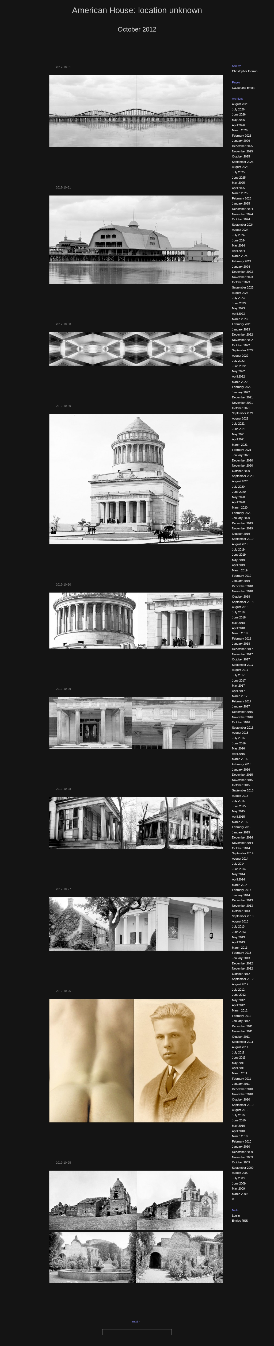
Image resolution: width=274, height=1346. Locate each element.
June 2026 (239, 114)
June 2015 (239, 806)
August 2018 (240, 607)
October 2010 (241, 1099)
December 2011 (242, 1026)
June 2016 (239, 743)
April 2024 (238, 250)
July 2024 (238, 235)
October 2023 (241, 282)
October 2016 (241, 722)
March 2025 (240, 193)
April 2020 (238, 502)
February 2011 (241, 1078)
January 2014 (241, 895)
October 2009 (241, 1162)
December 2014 (242, 837)
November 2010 (242, 1094)
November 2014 (242, 842)
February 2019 (241, 575)
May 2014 (238, 874)
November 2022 (242, 339)
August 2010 (240, 1110)
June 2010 (239, 1120)
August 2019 (240, 544)
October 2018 (241, 596)
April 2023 (238, 313)
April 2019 (238, 565)
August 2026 (240, 104)
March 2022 (240, 381)
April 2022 (238, 376)
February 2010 (241, 1141)
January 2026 (241, 140)
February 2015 (241, 827)
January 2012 (241, 1020)
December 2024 (242, 208)
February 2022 (241, 387)
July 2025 (238, 172)
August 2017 (240, 669)
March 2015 (240, 822)
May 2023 (238, 308)
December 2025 (242, 146)
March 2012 (240, 1010)
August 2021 (240, 418)
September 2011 (242, 1041)
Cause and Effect (243, 87)
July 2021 (238, 423)
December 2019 (242, 523)
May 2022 (238, 371)
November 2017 (242, 654)
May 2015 (238, 811)
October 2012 (241, 973)
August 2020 (240, 481)
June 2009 (239, 1183)
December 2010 (242, 1089)
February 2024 (241, 261)
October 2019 (241, 533)
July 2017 (238, 675)
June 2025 (239, 177)
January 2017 (241, 706)
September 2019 (242, 538)
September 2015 (242, 790)
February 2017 (241, 701)
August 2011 (240, 1047)
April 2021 (238, 439)
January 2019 (241, 580)
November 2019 (242, 528)
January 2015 (241, 832)
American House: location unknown (137, 10)
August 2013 (240, 921)
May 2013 (238, 937)
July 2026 (238, 109)
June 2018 (239, 617)
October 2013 (241, 911)
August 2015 (240, 795)
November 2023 (242, 277)
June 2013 (239, 931)
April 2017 (238, 691)
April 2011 (238, 1068)
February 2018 (241, 638)
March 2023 (240, 319)
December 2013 (242, 900)
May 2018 (238, 622)
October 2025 (241, 156)
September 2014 (242, 853)
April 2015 (238, 816)
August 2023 (240, 292)
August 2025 (240, 166)
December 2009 (242, 1151)
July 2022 (238, 360)
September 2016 (242, 727)
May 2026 (238, 119)
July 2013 (238, 926)
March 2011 (239, 1073)
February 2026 (241, 135)
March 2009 (240, 1193)
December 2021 (242, 397)
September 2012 (242, 978)
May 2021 (238, 434)
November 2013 (242, 905)
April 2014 (238, 879)
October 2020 (241, 470)
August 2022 (240, 355)
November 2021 (242, 402)
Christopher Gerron (244, 71)
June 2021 (239, 428)
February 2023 (241, 324)
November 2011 (242, 1031)
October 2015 (241, 785)
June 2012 (239, 994)
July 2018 (238, 612)
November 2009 (242, 1157)
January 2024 (241, 266)
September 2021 (242, 413)
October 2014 (241, 848)
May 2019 (238, 560)
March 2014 (240, 884)
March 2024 (240, 255)
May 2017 (238, 685)
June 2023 (239, 303)
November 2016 (242, 717)
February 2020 (241, 512)
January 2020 (241, 518)
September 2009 (242, 1167)
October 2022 (241, 345)
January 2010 (241, 1146)
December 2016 (242, 711)
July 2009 (238, 1178)
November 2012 (242, 968)
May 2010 (238, 1125)
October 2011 (241, 1036)
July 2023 (238, 297)
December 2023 (242, 271)
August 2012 (240, 984)
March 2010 (240, 1136)
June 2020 (239, 491)
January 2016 (241, 769)
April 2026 (238, 125)
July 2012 (238, 989)
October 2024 (241, 219)
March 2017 (240, 696)
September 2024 (242, 224)
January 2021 (241, 455)
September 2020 (242, 476)
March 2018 (240, 633)
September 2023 (242, 287)
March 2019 (240, 570)
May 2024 (238, 245)
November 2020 (242, 465)
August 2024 (240, 229)
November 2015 (242, 780)
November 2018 (242, 591)
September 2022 (242, 350)
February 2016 (241, 764)
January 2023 (241, 329)
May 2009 (238, 1188)
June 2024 (239, 240)
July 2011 (238, 1052)
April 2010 (238, 1131)
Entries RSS (240, 1220)
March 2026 (240, 130)
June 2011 (238, 1057)
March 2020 (240, 507)
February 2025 (241, 198)
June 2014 (239, 869)
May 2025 (238, 182)
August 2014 (240, 858)
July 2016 (238, 738)
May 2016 (238, 748)
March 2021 (240, 444)
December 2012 (242, 963)
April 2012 (238, 1005)
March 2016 (240, 758)
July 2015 (238, 800)
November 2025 (242, 151)
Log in (236, 1215)
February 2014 (241, 889)
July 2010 (238, 1115)
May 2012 (238, 1000)
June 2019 (239, 554)
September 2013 (242, 916)
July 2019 (238, 549)
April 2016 (238, 753)
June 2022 (239, 366)
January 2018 (241, 643)
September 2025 (242, 161)
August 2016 (240, 732)
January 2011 (241, 1083)
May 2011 (238, 1062)
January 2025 (241, 203)
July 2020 (238, 486)
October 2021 (241, 408)
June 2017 (239, 680)
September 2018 (242, 601)
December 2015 (242, 774)
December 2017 (242, 649)
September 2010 (242, 1104)
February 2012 (241, 1015)
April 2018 (238, 628)
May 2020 (238, 497)
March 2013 (240, 947)
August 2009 (240, 1172)
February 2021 (241, 449)
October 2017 (241, 659)
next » (136, 1321)
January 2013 (241, 958)
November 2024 (242, 214)
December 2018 (242, 586)
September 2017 (242, 664)
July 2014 (238, 863)
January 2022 (241, 392)
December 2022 (242, 334)
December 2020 (242, 460)
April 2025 (238, 188)
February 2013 (241, 952)
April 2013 (238, 942)
